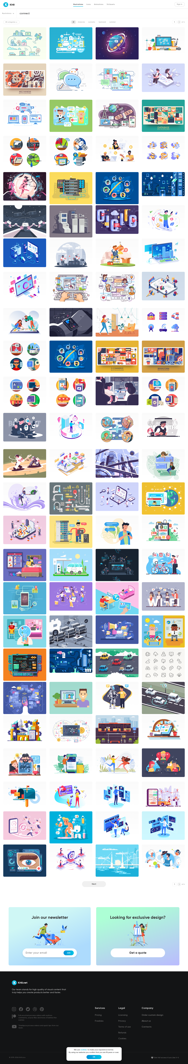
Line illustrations (11, 61)
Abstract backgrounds (13, 97)
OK (94, 1057)
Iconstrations (10, 170)
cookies (83, 1050)
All (73, 22)
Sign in (179, 4)
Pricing (98, 1015)
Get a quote (137, 952)
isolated (112, 22)
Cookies (122, 1039)
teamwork (102, 22)
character (81, 22)
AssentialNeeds (149, 875)
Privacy (122, 1021)
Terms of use (124, 1027)
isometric (91, 22)
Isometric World (149, 269)
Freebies (99, 1021)
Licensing (123, 1015)
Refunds (122, 1033)
